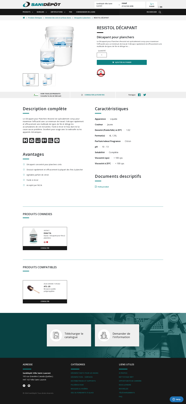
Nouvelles (123, 389)
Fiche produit (103, 187)
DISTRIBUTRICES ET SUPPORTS (83, 381)
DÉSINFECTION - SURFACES (82, 377)
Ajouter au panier (123, 62)
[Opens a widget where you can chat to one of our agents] (176, 399)
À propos (123, 373)
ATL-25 (47, 286)
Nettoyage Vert (126, 377)
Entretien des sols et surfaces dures (58, 18)
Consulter (45, 248)
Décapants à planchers (82, 18)
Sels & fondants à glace (82, 393)
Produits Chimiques (35, 18)
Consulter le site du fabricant (50, 96)
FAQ (120, 397)
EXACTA (47, 233)
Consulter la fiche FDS (94, 95)
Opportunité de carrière (130, 381)
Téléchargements (127, 393)
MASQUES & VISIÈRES (79, 389)
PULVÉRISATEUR (77, 385)
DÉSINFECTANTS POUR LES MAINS (84, 373)
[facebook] (140, 95)
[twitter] (145, 95)
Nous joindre (125, 385)
